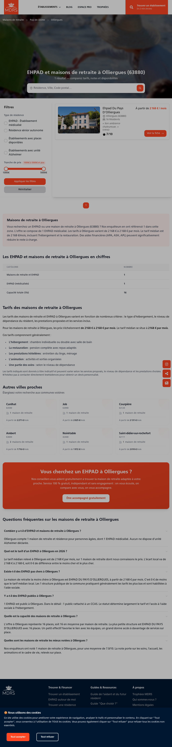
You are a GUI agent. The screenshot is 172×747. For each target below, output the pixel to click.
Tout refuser (47, 737)
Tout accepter (18, 737)
